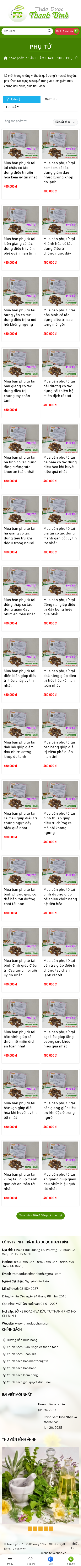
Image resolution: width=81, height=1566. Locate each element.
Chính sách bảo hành (21, 1368)
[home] (5, 58)
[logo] (38, 22)
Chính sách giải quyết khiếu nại (28, 1382)
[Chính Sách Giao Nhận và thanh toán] (22, 1422)
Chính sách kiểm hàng (22, 1375)
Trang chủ (30, 1564)
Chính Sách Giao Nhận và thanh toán (32, 1347)
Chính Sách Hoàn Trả (21, 1354)
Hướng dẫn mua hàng (21, 1340)
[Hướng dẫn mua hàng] (19, 1405)
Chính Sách (12, 1329)
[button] (30, 1529)
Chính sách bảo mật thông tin (27, 1361)
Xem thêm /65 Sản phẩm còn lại (40, 1215)
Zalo (50, 1564)
